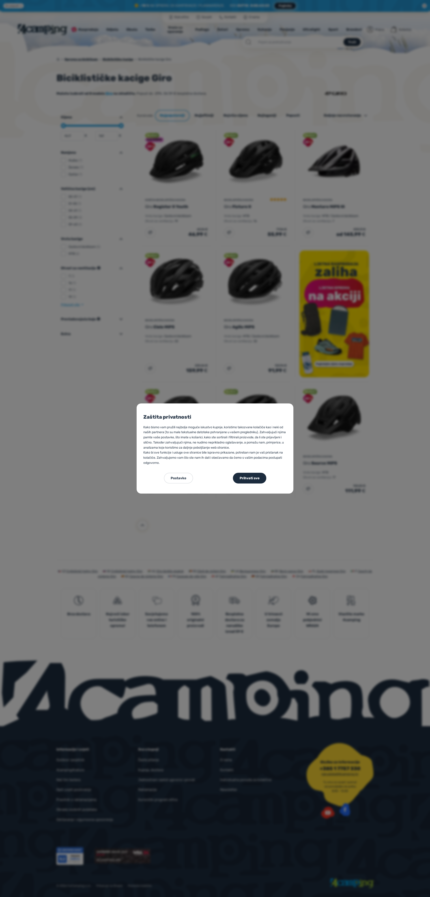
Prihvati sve (250, 478)
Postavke (178, 478)
